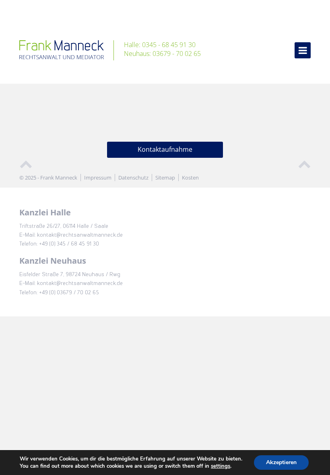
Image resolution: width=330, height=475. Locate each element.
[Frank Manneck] (66, 50)
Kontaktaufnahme (165, 149)
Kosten (190, 177)
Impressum (97, 177)
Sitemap (165, 177)
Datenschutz (133, 177)
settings (220, 466)
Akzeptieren (281, 462)
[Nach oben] (25, 163)
